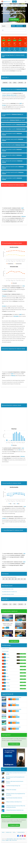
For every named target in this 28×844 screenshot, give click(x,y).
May (25, 38)
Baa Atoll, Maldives (12, 721)
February (7, 657)
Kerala (14, 82)
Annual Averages (5, 651)
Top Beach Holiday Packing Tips (13, 785)
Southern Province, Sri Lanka (14, 697)
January (7, 654)
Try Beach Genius (14, 744)
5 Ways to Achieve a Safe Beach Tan (14, 801)
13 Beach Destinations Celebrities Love (14, 810)
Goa (10, 82)
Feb (9, 38)
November (8, 685)
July (6, 673)
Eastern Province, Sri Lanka (14, 727)
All (24, 25)
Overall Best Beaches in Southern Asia (9, 591)
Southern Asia (8, 5)
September (8, 679)
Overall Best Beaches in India (7, 589)
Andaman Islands (20, 5)
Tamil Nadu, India (12, 703)
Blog (3, 769)
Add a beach (14, 840)
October (7, 682)
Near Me (13, 25)
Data (17, 838)
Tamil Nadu (20, 82)
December (8, 689)
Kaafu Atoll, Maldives (13, 715)
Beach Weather (10, 838)
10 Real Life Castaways (11, 789)
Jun (18, 578)
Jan (3, 38)
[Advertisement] (14, 233)
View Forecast (14, 19)
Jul (21, 578)
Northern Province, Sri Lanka (14, 709)
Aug (25, 578)
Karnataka (5, 82)
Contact (20, 838)
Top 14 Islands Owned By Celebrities (14, 797)
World (3, 5)
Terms (24, 838)
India (14, 5)
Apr (20, 38)
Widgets (7, 840)
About (15, 838)
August (7, 676)
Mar (14, 38)
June (7, 670)
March (7, 660)
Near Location (19, 25)
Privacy (3, 840)
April (7, 663)
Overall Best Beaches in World (8, 594)
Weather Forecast (5, 648)
